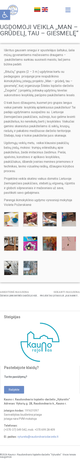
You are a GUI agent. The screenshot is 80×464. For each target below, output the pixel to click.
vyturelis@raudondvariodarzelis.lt (37, 436)
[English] (44, 9)
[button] (5, 15)
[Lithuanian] (37, 9)
